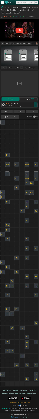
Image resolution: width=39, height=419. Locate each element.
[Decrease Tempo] (2, 43)
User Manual (22, 393)
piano (10, 67)
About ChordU (7, 390)
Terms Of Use (23, 390)
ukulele (17, 67)
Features (15, 390)
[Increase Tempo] (10, 43)
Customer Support (32, 393)
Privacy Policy (32, 390)
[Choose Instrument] (21, 67)
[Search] (36, 2)
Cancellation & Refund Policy (10, 393)
